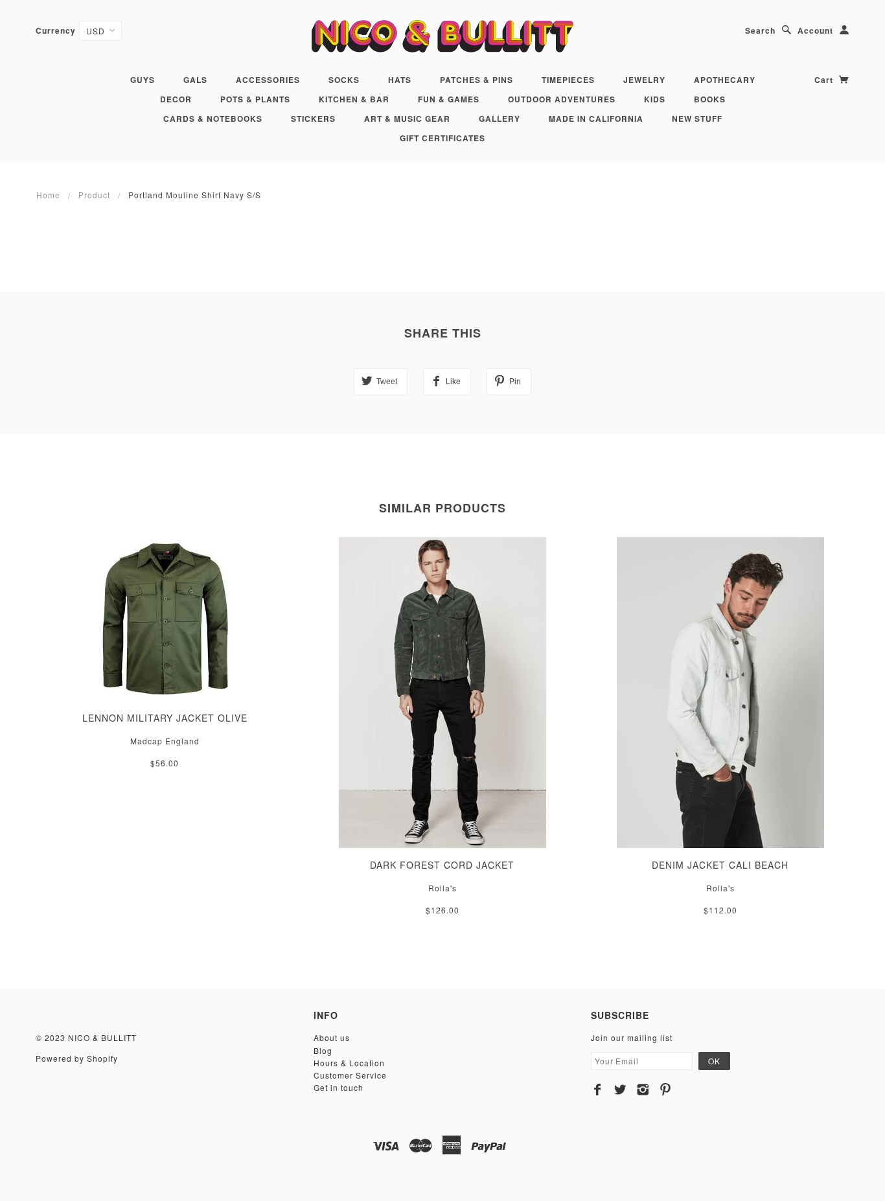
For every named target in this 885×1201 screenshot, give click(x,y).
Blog (323, 1050)
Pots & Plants (255, 99)
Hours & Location (349, 1062)
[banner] (442, 35)
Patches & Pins (476, 80)
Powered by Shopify (77, 1058)
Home (48, 194)
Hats (399, 80)
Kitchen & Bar (354, 99)
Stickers (313, 118)
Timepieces (568, 80)
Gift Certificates (442, 138)
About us (332, 1037)
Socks (344, 80)
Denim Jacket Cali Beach (720, 864)
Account (815, 30)
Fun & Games (448, 99)
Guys (142, 80)
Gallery (499, 118)
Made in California (596, 118)
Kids (654, 99)
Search (760, 30)
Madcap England (165, 740)
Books (710, 99)
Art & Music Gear (407, 118)
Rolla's (442, 887)
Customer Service (350, 1075)
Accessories (268, 80)
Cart (825, 80)
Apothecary (724, 80)
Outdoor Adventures (561, 99)
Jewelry (644, 80)
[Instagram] (643, 1089)
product (94, 194)
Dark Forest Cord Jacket (442, 864)
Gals (195, 80)
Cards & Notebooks (212, 118)
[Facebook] (597, 1089)
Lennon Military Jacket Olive (164, 717)
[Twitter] (620, 1089)
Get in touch (338, 1087)
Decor (176, 99)
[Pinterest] (665, 1089)
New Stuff (697, 118)
